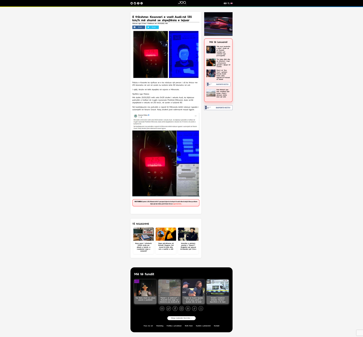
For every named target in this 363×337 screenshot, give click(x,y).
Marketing (159, 326)
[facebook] (175, 308)
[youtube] (162, 308)
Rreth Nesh (189, 326)
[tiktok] (194, 308)
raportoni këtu (177, 204)
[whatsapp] (188, 308)
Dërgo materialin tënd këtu (180, 318)
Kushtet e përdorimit (203, 326)
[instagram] (181, 308)
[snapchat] (201, 308)
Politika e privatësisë (174, 326)
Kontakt (216, 326)
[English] (231, 3)
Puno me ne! (148, 326)
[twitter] (168, 308)
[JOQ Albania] (183, 4)
